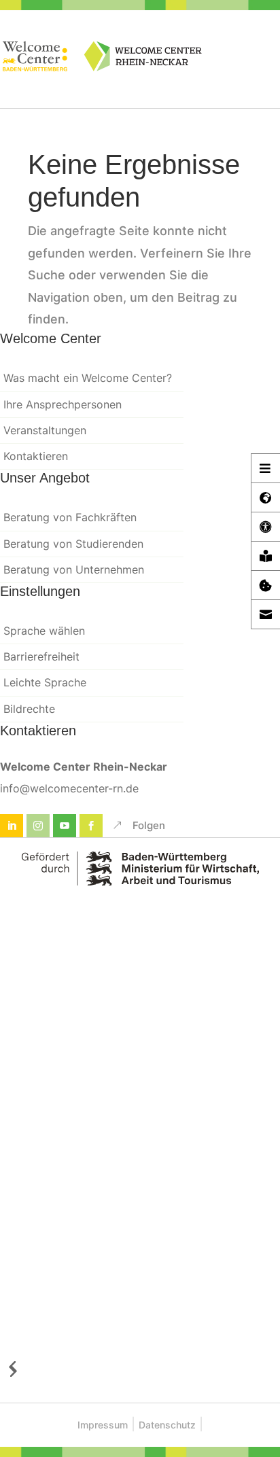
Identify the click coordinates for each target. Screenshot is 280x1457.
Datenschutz (167, 1424)
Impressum (102, 1424)
